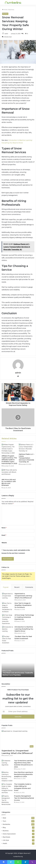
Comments (29, 587)
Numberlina (6, 824)
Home (5, 9)
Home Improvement (9, 834)
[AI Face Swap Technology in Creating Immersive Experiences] (7, 619)
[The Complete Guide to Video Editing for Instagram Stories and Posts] (7, 788)
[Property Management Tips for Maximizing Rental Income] (7, 800)
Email (4, 535)
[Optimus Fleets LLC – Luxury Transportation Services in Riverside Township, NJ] (26, 448)
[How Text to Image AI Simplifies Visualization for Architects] (7, 607)
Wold (4, 818)
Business (11, 9)
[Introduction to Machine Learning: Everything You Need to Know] (7, 629)
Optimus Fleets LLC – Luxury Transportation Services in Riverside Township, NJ (26, 458)
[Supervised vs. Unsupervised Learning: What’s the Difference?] (7, 596)
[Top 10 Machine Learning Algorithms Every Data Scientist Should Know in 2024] (7, 763)
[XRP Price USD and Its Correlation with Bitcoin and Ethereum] (9, 473)
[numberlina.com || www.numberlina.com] (13, 2)
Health (5, 843)
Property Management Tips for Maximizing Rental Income (24, 798)
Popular (5, 587)
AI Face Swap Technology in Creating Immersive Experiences (24, 617)
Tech (4, 821)
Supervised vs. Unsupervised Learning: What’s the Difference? (23, 596)
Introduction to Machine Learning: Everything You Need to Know (24, 629)
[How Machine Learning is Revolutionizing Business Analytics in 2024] (7, 776)
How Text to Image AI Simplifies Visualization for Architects (23, 605)
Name (4, 527)
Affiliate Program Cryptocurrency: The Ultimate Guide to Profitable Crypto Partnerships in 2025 (9, 459)
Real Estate (6, 837)
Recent (16, 587)
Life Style (6, 840)
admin (18, 373)
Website (4, 542)
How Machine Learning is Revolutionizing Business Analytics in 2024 (23, 774)
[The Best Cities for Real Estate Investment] (7, 639)
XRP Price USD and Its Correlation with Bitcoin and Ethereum (9, 482)
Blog (4, 827)
